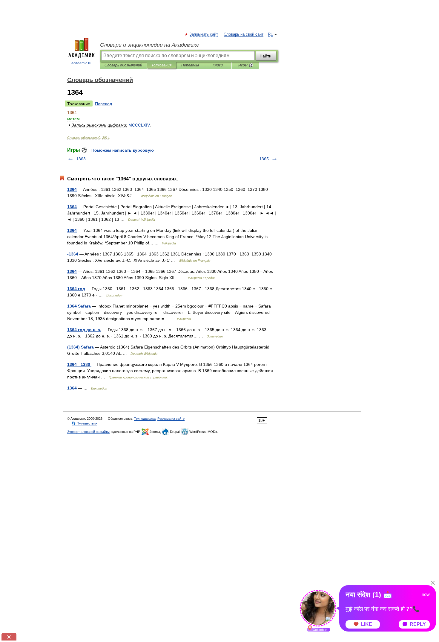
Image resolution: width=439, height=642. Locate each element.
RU (270, 34)
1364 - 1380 (79, 364)
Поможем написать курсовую (122, 150)
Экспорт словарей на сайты (88, 431)
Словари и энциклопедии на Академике (149, 45)
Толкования (161, 65)
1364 (72, 189)
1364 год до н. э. (84, 329)
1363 (81, 158)
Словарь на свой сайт (243, 34)
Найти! (266, 56)
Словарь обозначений (123, 65)
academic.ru (81, 63)
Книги (218, 65)
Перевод (103, 103)
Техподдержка (145, 418)
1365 (264, 158)
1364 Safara (79, 306)
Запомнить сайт (204, 34)
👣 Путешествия (84, 423)
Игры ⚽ (245, 65)
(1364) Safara (80, 347)
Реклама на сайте (171, 418)
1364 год (76, 288)
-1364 (72, 254)
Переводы (190, 65)
